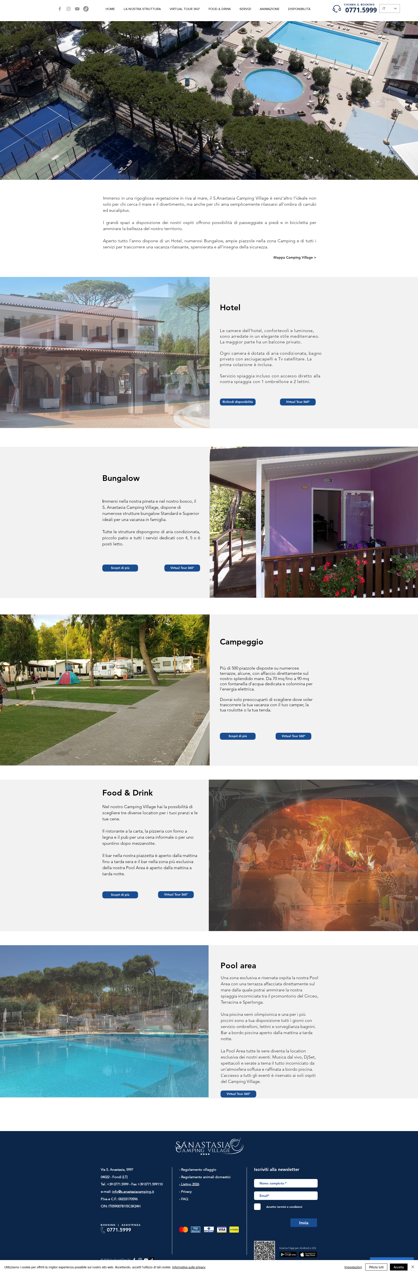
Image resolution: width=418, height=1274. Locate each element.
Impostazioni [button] (353, 1267)
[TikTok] (86, 9)
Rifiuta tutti (376, 1267)
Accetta (399, 1267)
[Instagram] (68, 9)
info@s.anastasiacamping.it (133, 1191)
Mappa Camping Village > (294, 257)
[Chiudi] (412, 1267)
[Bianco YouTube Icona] (146, 1259)
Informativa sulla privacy (189, 1267)
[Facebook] (59, 9)
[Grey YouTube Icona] (77, 9)
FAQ (184, 1199)
